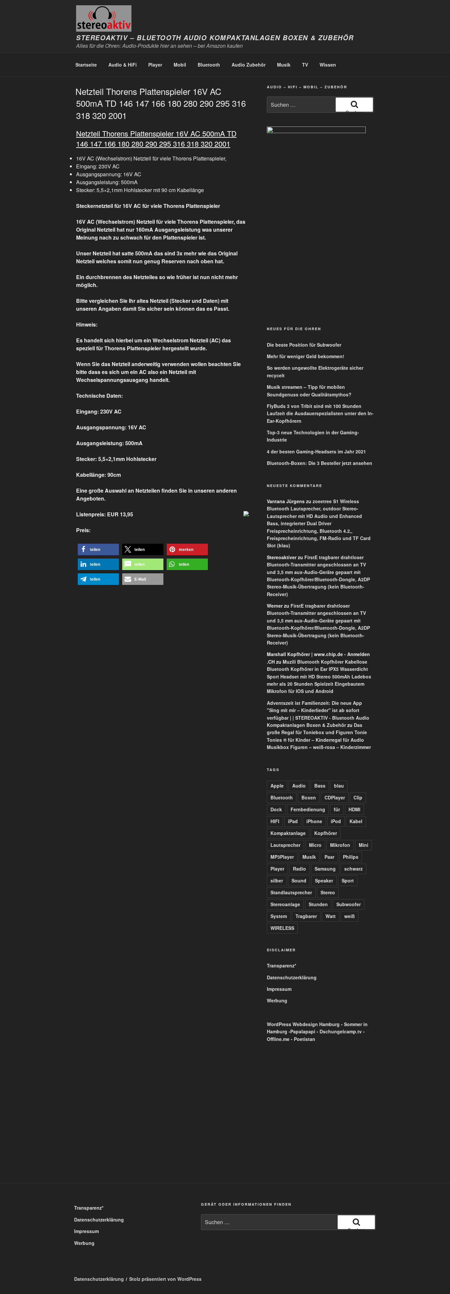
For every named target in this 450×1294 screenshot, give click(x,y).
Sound (299, 880)
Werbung (277, 1000)
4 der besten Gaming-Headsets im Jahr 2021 (316, 451)
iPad (293, 821)
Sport (348, 880)
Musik (284, 64)
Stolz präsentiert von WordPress (165, 1279)
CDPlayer (334, 797)
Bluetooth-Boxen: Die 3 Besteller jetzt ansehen (319, 463)
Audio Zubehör (249, 64)
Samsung (325, 868)
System (278, 916)
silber (276, 880)
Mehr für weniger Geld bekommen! (305, 356)
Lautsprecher (285, 845)
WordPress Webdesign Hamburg (303, 1024)
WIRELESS (282, 928)
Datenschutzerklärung (292, 977)
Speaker (324, 880)
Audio (299, 785)
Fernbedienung (308, 809)
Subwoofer (348, 904)
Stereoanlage (285, 904)
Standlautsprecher (291, 892)
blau (339, 785)
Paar (329, 856)
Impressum (279, 989)
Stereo (328, 892)
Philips (350, 856)
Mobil (180, 64)
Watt (330, 916)
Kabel (356, 821)
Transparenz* (281, 965)
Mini (363, 845)
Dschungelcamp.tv (341, 1031)
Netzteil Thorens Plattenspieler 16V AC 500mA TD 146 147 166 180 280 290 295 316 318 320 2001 (160, 103)
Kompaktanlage (288, 833)
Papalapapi (302, 1031)
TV (305, 64)
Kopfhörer (325, 833)
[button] (98, 549)
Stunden (318, 904)
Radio (299, 868)
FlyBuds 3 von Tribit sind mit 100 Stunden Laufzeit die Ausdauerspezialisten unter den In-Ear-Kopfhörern (320, 413)
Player (155, 64)
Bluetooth (209, 64)
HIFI (274, 821)
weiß (349, 916)
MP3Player (282, 856)
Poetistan (304, 1039)
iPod (336, 821)
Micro (315, 845)
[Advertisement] (297, 269)
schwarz (353, 868)
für (337, 809)
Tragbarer (306, 916)
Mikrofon (340, 845)
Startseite (86, 64)
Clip (357, 797)
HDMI (354, 809)
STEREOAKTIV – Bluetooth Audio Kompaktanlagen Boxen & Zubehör (215, 37)
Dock (276, 809)
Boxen (308, 797)
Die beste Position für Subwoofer (304, 344)
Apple (277, 785)
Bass (319, 785)
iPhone (314, 821)
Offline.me (278, 1039)
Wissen (328, 64)
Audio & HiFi (122, 64)
